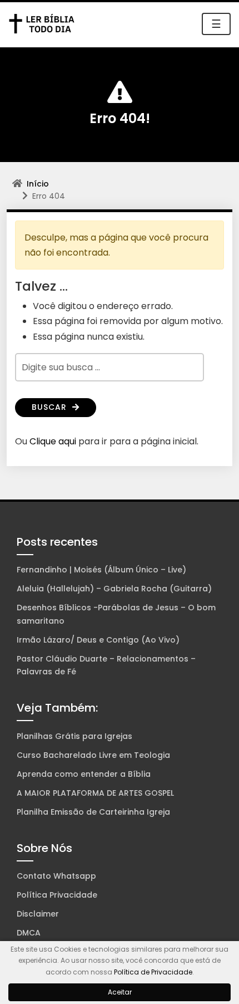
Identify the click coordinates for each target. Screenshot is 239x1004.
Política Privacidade (57, 894)
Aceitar (120, 992)
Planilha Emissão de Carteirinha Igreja (93, 811)
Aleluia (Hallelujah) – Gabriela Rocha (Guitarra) (114, 588)
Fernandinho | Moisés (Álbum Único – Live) (101, 569)
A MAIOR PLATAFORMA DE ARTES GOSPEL (95, 793)
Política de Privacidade (153, 972)
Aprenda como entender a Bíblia (84, 774)
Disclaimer (38, 913)
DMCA (29, 932)
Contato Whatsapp (56, 875)
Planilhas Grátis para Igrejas (74, 736)
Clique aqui (52, 441)
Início (38, 183)
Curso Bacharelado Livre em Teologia (93, 755)
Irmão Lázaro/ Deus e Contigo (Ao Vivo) (98, 639)
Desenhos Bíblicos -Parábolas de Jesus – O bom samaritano (116, 614)
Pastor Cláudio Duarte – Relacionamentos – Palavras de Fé (106, 665)
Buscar (50, 407)
